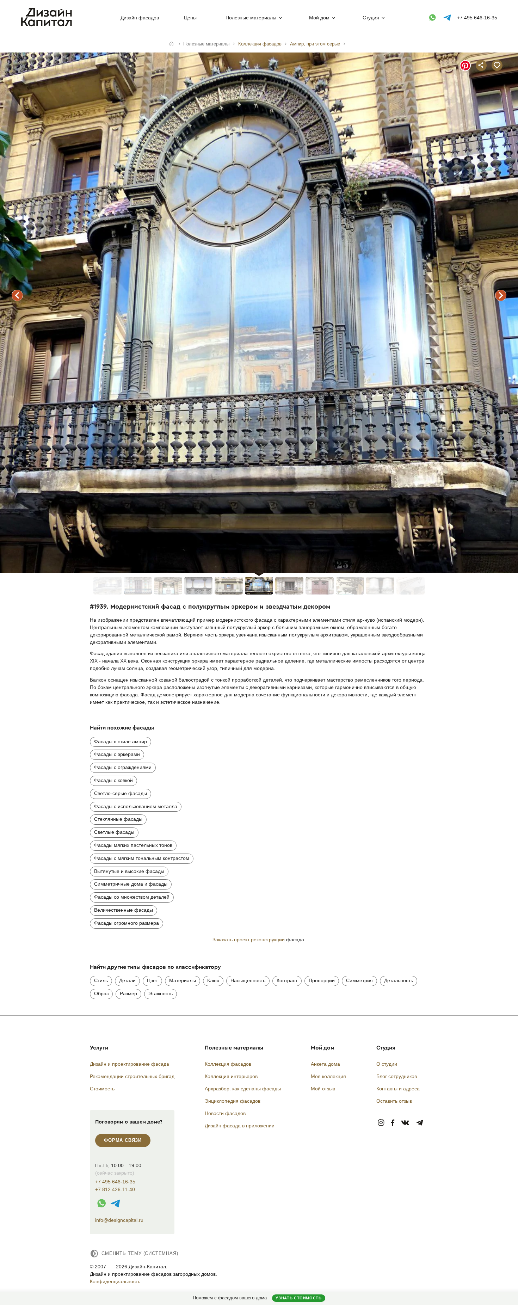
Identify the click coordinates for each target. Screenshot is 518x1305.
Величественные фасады (123, 910)
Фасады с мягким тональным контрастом (141, 858)
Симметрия (359, 980)
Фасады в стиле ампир (120, 741)
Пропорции (322, 980)
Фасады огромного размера (126, 923)
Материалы (182, 980)
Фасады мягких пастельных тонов (133, 845)
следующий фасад (501, 295)
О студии (386, 1064)
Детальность (398, 980)
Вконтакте (405, 1123)
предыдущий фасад (17, 295)
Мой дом (319, 17)
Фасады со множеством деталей (131, 897)
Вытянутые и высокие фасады (129, 871)
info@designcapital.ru (119, 1220)
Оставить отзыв (394, 1101)
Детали (127, 980)
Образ (101, 993)
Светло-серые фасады (120, 793)
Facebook (392, 1123)
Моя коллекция (328, 1076)
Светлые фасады (114, 832)
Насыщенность (247, 980)
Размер (128, 993)
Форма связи (123, 1140)
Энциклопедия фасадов (232, 1101)
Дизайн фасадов (140, 17)
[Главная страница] (48, 25)
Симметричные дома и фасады (130, 884)
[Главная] (171, 44)
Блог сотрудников (396, 1076)
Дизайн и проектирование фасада (129, 1064)
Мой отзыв (323, 1088)
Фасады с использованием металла (135, 806)
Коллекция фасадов (228, 1064)
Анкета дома (325, 1064)
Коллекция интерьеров (231, 1076)
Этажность (160, 993)
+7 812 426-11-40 (115, 1189)
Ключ (213, 980)
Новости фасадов (225, 1113)
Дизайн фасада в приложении (240, 1125)
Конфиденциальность (115, 1281)
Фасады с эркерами (117, 754)
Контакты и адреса (398, 1088)
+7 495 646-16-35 (477, 17)
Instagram (381, 1123)
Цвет (152, 980)
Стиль (101, 980)
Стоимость (102, 1088)
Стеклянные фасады (118, 819)
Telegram (420, 1123)
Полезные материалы (251, 17)
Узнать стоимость (298, 1298)
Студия (371, 17)
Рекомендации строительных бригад (132, 1076)
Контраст (287, 980)
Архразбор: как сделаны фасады (243, 1088)
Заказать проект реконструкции (248, 939)
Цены (190, 17)
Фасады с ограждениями (123, 767)
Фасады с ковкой (113, 780)
